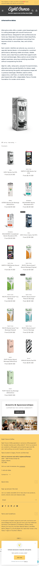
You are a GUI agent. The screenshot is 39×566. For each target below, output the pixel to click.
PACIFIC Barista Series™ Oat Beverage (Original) (10, 329)
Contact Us (4, 474)
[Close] (1, 549)
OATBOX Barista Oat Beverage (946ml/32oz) (10, 203)
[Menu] (2, 11)
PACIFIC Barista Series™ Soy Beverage (10, 298)
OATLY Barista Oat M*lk (10, 172)
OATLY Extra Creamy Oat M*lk (28, 235)
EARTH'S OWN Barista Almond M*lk (10, 266)
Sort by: (6, 142)
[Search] (32, 11)
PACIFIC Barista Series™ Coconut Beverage (28, 329)
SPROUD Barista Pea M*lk (28, 360)
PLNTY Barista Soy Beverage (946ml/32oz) (10, 392)
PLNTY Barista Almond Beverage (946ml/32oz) (10, 360)
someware (22, 466)
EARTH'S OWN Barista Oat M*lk (28, 172)
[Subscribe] (36, 500)
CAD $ (18, 538)
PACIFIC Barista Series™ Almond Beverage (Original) (29, 266)
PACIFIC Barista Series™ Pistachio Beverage (28, 298)
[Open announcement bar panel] (36, 2)
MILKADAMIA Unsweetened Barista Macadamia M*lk (10, 235)
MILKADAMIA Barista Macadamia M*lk (28, 203)
